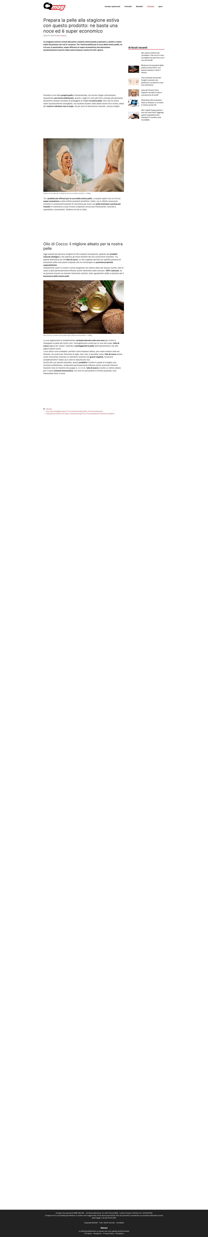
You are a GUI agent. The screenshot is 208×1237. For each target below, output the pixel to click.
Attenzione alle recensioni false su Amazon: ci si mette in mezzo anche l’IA (152, 102)
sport (160, 6)
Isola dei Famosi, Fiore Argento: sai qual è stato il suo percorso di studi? (151, 92)
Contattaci (120, 1223)
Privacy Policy (108, 1233)
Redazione (97, 1233)
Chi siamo (88, 1233)
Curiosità (128, 6)
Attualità (139, 6)
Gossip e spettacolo (112, 6)
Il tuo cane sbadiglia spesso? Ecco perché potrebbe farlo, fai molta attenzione (74, 411)
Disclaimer (120, 1233)
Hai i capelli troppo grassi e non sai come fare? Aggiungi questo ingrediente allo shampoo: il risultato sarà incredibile (152, 115)
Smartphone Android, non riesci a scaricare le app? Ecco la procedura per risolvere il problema (80, 413)
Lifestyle (150, 6)
